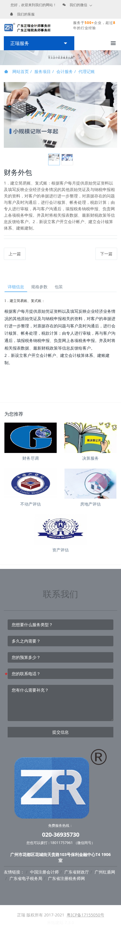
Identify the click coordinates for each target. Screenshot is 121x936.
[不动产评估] (30, 483)
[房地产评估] (90, 483)
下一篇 (106, 253)
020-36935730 (60, 834)
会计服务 (64, 71)
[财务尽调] (30, 438)
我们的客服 (26, 14)
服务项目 (42, 71)
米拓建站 (56, 922)
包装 (59, 286)
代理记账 (86, 71)
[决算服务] (90, 438)
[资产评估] (60, 529)
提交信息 (60, 732)
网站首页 (20, 71)
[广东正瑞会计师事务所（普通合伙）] (27, 27)
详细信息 (16, 286)
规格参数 (39, 286)
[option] (60, 115)
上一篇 (15, 253)
